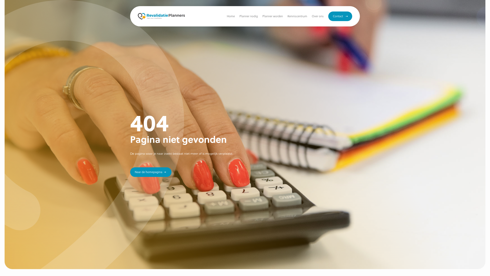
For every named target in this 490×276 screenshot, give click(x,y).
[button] (297, 16)
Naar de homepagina (148, 172)
